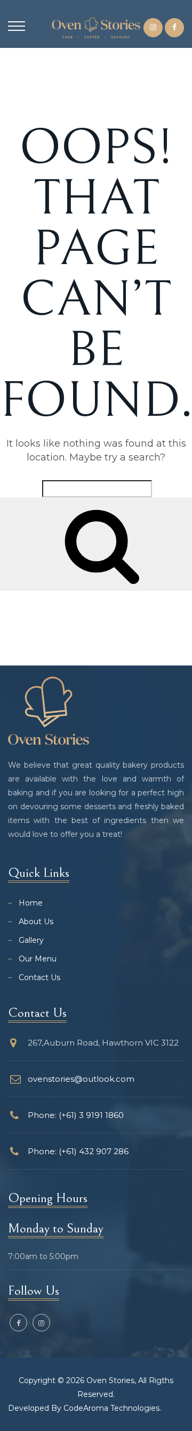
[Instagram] (153, 27)
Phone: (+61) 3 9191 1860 (76, 1115)
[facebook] (174, 27)
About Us (36, 921)
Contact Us (39, 977)
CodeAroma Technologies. (112, 1408)
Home (31, 903)
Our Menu (38, 959)
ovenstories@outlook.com (81, 1079)
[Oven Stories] (96, 27)
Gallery (31, 940)
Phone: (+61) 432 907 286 (78, 1151)
